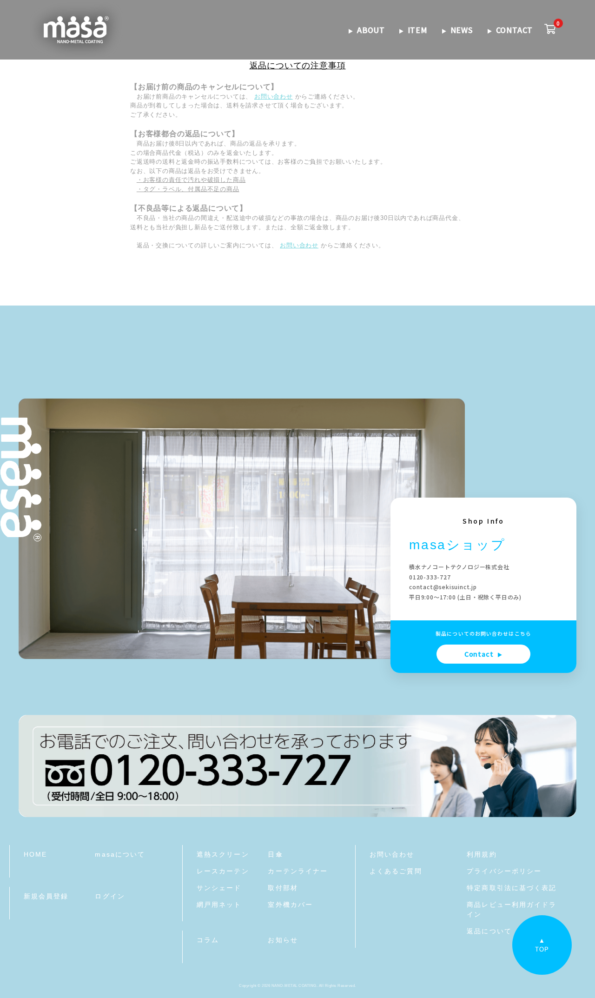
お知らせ (283, 940)
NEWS (461, 29)
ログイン (110, 896)
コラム (208, 940)
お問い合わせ (273, 96)
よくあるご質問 (396, 871)
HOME (35, 854)
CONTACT (514, 29)
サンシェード (219, 888)
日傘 (275, 854)
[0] (550, 29)
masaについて (120, 854)
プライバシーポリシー (504, 871)
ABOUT (371, 29)
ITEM (418, 29)
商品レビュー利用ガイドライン (511, 909)
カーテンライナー (298, 871)
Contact (483, 654)
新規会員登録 (46, 896)
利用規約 (481, 854)
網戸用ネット (219, 904)
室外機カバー (290, 904)
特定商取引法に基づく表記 (511, 888)
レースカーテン (223, 871)
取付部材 (283, 888)
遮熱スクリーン (223, 854)
